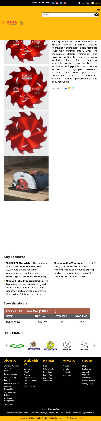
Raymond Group (10, 374)
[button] (7, 346)
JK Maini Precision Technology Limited (11, 368)
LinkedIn (66, 369)
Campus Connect (30, 381)
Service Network (88, 381)
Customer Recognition (9, 399)
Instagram (67, 375)
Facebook (66, 372)
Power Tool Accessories (47, 379)
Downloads (86, 378)
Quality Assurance (11, 383)
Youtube (66, 366)
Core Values (28, 369)
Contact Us (86, 369)
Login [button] (97, 3)
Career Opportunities (29, 385)
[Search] (96, 14)
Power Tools (48, 375)
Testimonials (9, 404)
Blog (84, 366)
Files (45, 366)
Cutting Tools (48, 369)
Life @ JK (27, 372)
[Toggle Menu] (98, 9)
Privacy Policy (87, 384)
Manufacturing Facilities (10, 379)
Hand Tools (47, 372)
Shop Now (86, 3)
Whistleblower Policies (10, 394)
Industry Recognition (9, 388)
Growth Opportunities (29, 376)
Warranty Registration (87, 373)
